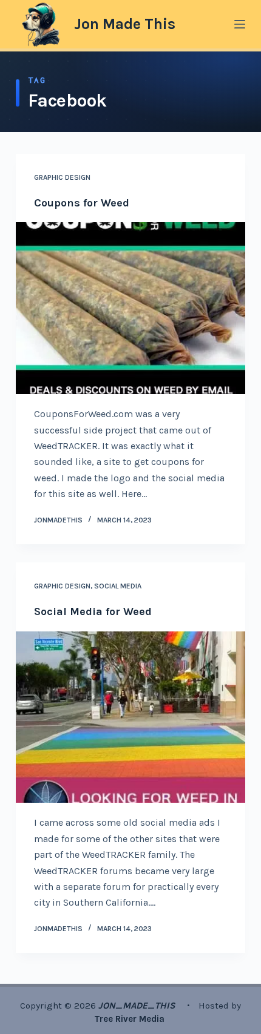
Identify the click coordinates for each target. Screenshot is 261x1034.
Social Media (117, 586)
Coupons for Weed (81, 202)
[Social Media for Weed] (130, 717)
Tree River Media (130, 1018)
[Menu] (239, 24)
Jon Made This (124, 24)
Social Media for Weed (93, 611)
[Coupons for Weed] (130, 308)
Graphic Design (62, 177)
